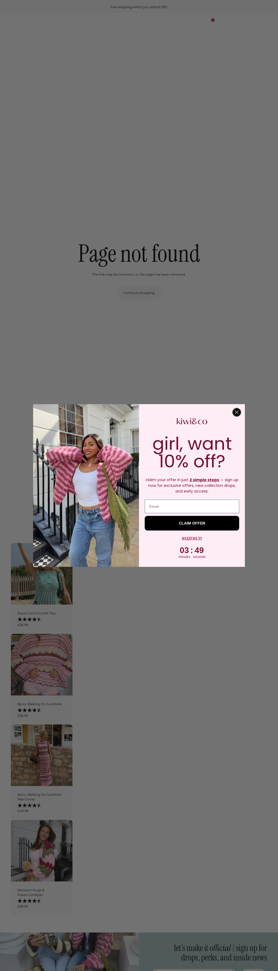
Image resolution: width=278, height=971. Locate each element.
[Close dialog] (237, 412)
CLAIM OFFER (192, 523)
